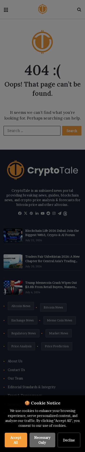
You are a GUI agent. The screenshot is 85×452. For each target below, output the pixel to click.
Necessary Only (42, 440)
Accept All (15, 440)
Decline (69, 440)
